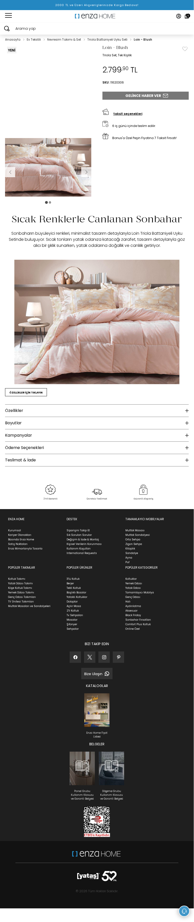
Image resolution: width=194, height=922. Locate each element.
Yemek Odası (133, 583)
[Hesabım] (178, 16)
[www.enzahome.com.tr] (96, 856)
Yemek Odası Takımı (21, 592)
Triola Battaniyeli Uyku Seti (107, 39)
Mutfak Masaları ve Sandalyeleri (29, 606)
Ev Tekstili (34, 39)
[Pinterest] (118, 657)
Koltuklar (131, 579)
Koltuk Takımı (16, 579)
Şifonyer (72, 624)
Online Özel (132, 629)
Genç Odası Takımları (22, 597)
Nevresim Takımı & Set (64, 39)
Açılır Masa (74, 606)
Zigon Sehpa (133, 544)
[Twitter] (89, 657)
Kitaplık (130, 548)
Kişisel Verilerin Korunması (84, 544)
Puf (127, 562)
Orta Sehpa (132, 539)
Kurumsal (14, 530)
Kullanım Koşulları (79, 548)
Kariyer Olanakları (19, 535)
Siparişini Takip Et (78, 530)
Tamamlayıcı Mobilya (139, 592)
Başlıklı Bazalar (76, 592)
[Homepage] (97, 16)
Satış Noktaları (17, 544)
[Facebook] (75, 657)
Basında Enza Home (21, 539)
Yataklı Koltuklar (77, 597)
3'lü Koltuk (73, 579)
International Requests (82, 553)
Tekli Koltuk (74, 588)
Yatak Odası (133, 588)
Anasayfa (13, 39)
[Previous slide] (10, 172)
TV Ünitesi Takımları (21, 601)
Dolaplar (72, 601)
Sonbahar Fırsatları (138, 620)
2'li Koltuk (73, 611)
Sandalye (131, 553)
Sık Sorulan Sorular (79, 535)
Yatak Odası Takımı (20, 583)
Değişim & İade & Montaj (83, 539)
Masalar (72, 620)
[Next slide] (86, 172)
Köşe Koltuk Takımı (20, 588)
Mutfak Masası (135, 530)
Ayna (128, 558)
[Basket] (187, 16)
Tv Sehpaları (75, 615)
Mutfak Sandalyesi (137, 535)
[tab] (46, 202)
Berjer (70, 583)
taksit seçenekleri (127, 114)
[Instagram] (104, 657)
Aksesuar (131, 611)
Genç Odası (132, 597)
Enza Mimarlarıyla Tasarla (25, 548)
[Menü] (8, 16)
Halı (127, 601)
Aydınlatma (133, 606)
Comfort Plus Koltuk (138, 624)
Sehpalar (73, 629)
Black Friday (133, 615)
